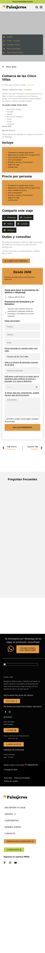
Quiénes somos (13, 827)
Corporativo (12, 821)
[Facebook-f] (5, 712)
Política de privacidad (22, 778)
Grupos (9, 814)
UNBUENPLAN (32, 765)
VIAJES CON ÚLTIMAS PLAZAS (22, 2)
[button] (37, 7)
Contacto (10, 833)
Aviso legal (8, 778)
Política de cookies (11, 781)
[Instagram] (10, 712)
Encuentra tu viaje (15, 808)
